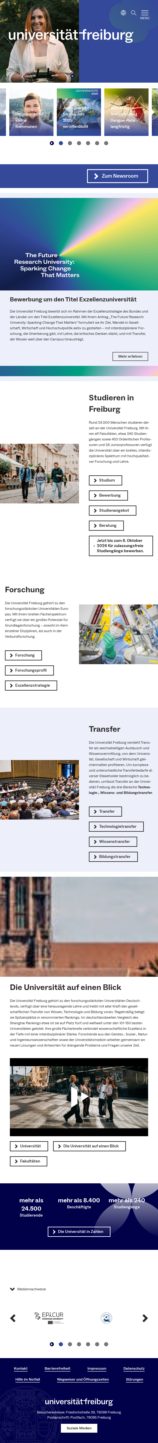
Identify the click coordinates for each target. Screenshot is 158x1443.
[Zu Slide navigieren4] (88, 143)
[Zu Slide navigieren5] (97, 143)
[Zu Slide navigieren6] (106, 143)
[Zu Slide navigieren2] (69, 143)
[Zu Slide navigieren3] (79, 143)
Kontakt (21, 1368)
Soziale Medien (79, 1428)
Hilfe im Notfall (27, 1379)
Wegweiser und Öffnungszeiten (83, 1379)
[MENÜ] (145, 13)
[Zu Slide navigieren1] (60, 143)
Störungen (134, 1379)
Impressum (96, 1368)
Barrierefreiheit (57, 1368)
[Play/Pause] (72, 76)
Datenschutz (134, 1368)
